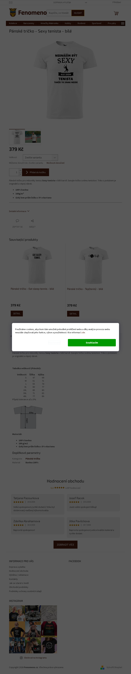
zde (83, 332)
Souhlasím (92, 342)
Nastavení (54, 342)
